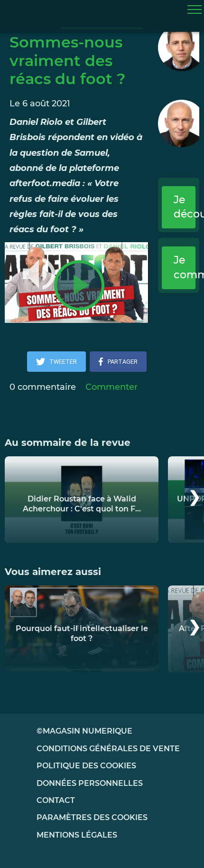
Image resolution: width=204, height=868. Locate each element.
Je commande (185, 267)
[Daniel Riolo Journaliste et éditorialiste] (179, 47)
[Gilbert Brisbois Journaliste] (179, 123)
